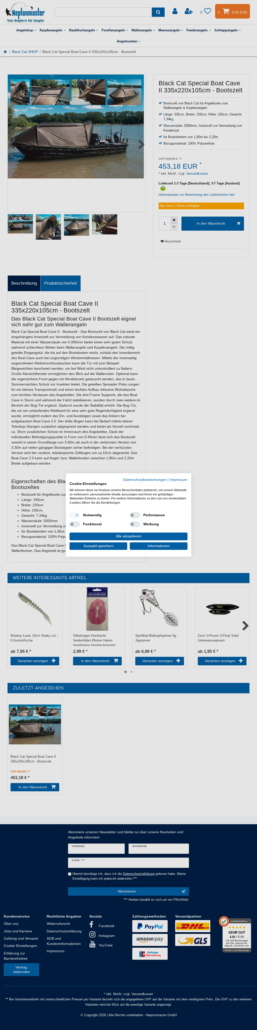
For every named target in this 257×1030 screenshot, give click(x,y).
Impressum (178, 480)
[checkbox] (75, 515)
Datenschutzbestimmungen (145, 480)
